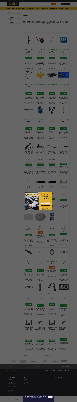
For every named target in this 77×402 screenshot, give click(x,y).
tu (41, 397)
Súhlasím (50, 397)
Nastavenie (27, 399)
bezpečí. (48, 207)
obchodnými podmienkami (45, 209)
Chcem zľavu (45, 205)
